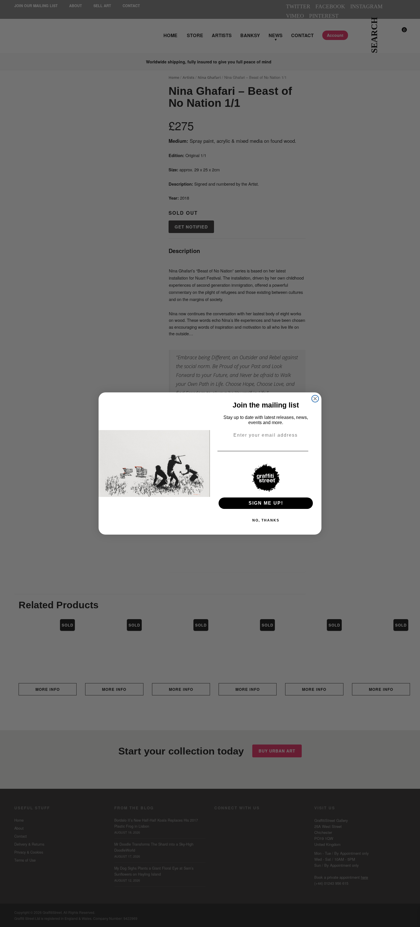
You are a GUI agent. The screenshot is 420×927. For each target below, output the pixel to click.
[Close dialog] (315, 398)
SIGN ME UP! (266, 503)
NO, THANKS (265, 520)
